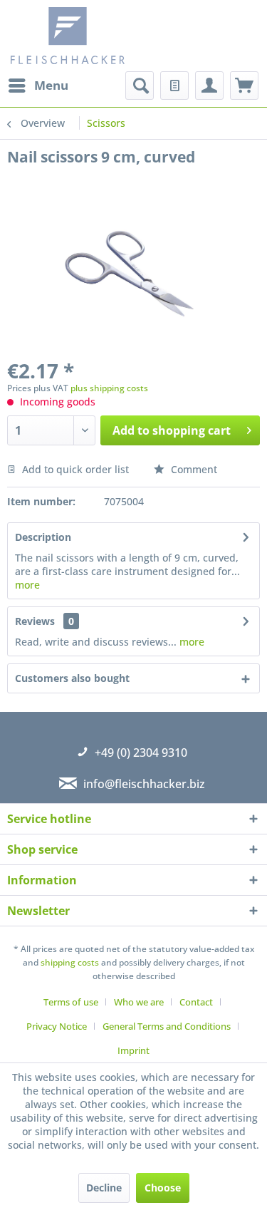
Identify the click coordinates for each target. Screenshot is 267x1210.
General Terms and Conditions (167, 1026)
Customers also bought (72, 678)
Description (43, 537)
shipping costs (70, 962)
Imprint (133, 1050)
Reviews (35, 621)
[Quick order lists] (174, 85)
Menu (51, 85)
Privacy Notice (56, 1026)
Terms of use (70, 1002)
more (27, 584)
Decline (104, 1187)
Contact (196, 1002)
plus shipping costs (109, 388)
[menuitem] (37, 85)
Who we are (139, 1002)
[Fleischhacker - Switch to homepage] (74, 35)
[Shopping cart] (244, 85)
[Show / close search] (139, 85)
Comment (192, 469)
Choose (163, 1187)
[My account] (209, 85)
